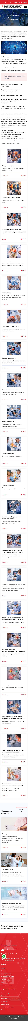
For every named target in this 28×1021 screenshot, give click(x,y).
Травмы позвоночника (9, 421)
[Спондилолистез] (14, 251)
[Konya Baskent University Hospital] (12, 6)
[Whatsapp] (4, 956)
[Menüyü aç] (26, 6)
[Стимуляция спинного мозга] (14, 188)
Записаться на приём (15, 999)
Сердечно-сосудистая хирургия (11, 903)
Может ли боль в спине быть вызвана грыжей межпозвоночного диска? (13, 785)
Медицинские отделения (17, 18)
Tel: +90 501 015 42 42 (11, 953)
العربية (20, 2)
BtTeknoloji (14, 1018)
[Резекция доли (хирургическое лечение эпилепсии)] (14, 507)
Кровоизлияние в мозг (9, 358)
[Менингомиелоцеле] (14, 475)
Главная (5, 18)
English (15, 2)
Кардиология (4, 1001)
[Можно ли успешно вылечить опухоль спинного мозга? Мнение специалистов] (14, 574)
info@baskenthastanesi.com (12, 949)
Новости (3, 982)
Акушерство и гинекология (10, 834)
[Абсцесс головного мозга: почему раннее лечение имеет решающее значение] (14, 541)
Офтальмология (5, 1004)
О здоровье (4, 979)
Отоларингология (7, 869)
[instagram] (6, 2)
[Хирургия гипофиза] (14, 156)
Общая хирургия (5, 995)
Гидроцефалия (6, 293)
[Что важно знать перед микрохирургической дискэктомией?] (14, 640)
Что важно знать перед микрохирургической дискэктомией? (13, 650)
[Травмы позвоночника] (14, 412)
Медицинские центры (6, 973)
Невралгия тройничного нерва (11, 229)
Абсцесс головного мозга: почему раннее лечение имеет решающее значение (12, 551)
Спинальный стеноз (8, 453)
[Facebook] (8, 2)
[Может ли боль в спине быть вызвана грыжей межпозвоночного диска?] (14, 774)
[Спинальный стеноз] (14, 444)
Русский (25, 2)
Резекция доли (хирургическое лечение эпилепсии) (11, 518)
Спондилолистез (7, 261)
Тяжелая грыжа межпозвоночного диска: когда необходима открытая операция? (12, 619)
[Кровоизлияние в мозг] (14, 348)
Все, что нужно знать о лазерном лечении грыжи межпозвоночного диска (12, 684)
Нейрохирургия (14, 19)
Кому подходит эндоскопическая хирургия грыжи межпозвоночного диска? (12, 717)
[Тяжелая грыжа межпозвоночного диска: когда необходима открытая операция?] (14, 608)
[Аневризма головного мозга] (14, 316)
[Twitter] (10, 2)
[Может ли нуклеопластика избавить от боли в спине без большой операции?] (14, 740)
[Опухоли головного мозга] (14, 380)
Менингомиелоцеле (8, 485)
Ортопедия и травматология (8, 993)
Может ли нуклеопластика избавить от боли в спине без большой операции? (13, 751)
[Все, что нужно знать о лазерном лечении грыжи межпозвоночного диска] (14, 673)
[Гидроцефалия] (14, 283)
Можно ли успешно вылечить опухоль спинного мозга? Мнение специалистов (13, 585)
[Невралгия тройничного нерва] (14, 219)
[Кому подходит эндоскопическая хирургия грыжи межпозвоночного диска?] (14, 707)
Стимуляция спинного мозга (11, 197)
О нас (2, 971)
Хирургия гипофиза (8, 166)
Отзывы (4, 175)
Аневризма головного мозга (10, 326)
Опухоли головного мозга (10, 390)
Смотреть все (21, 810)
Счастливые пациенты (6, 985)
